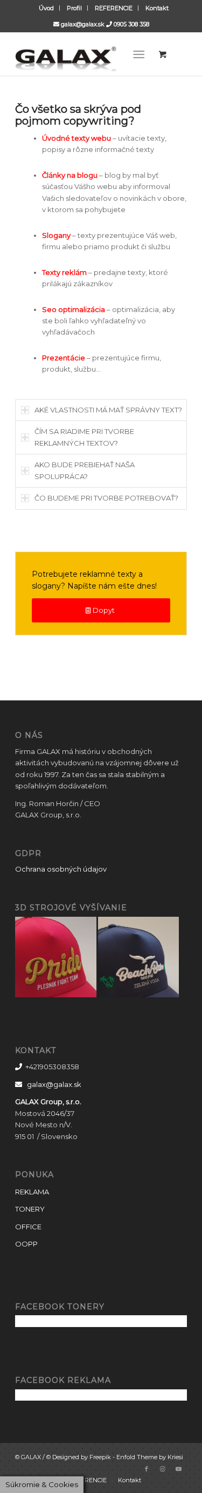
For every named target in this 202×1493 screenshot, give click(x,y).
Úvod (46, 8)
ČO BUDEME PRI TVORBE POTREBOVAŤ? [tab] (106, 498)
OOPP (26, 1244)
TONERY (30, 1209)
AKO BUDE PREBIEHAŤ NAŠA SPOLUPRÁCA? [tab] (84, 470)
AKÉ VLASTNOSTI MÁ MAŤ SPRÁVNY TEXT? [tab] (108, 409)
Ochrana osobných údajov (61, 869)
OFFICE (28, 1226)
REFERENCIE (114, 8)
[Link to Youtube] (179, 1469)
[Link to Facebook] (146, 1469)
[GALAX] (83, 54)
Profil (74, 8)
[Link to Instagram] (163, 1469)
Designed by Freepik (81, 1457)
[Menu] (138, 54)
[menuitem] (46, 8)
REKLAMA (32, 1191)
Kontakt (157, 8)
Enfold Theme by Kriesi (149, 1457)
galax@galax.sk (83, 24)
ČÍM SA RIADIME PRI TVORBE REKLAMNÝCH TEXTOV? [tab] (84, 437)
